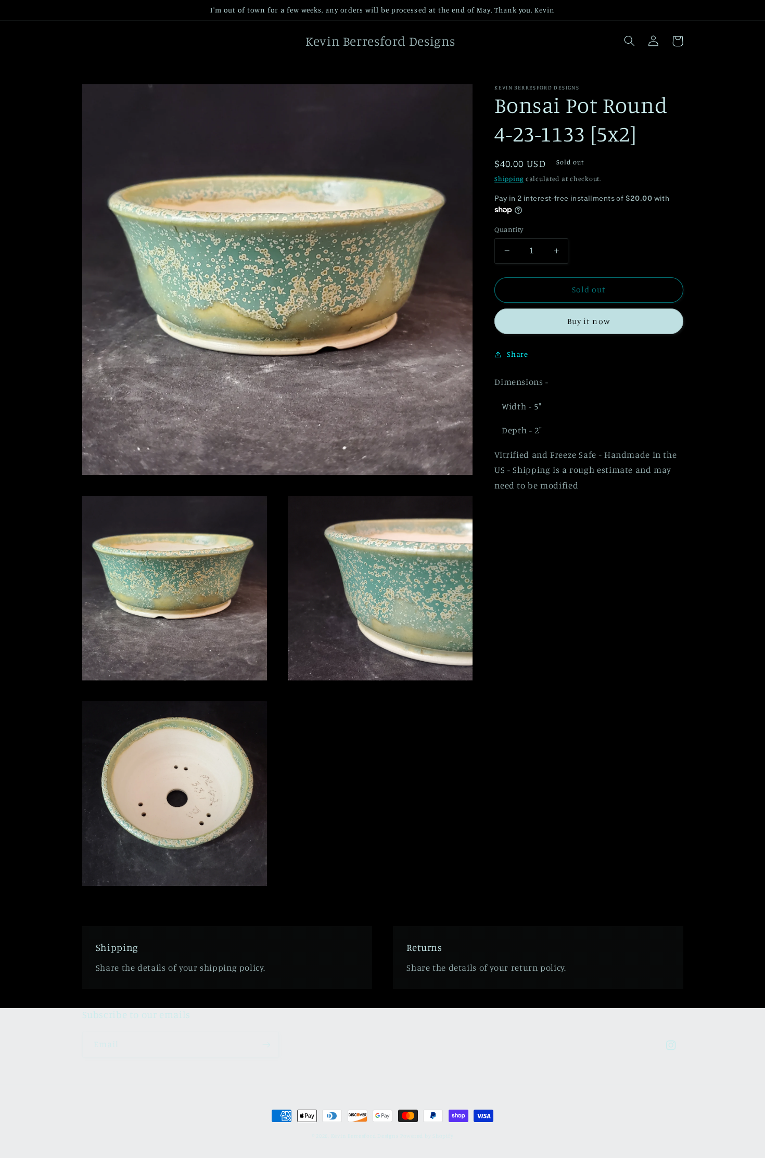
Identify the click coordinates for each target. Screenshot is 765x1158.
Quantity (508, 229)
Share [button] (517, 354)
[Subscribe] (266, 1044)
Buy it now (588, 321)
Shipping (509, 179)
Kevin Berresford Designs (365, 1136)
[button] (630, 41)
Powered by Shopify (426, 1136)
